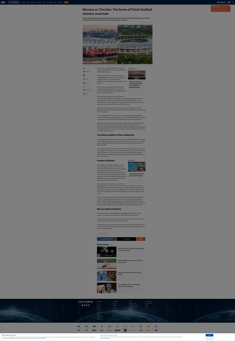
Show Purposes (209, 338)
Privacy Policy (43, 338)
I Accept (209, 335)
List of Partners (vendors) (105, 338)
